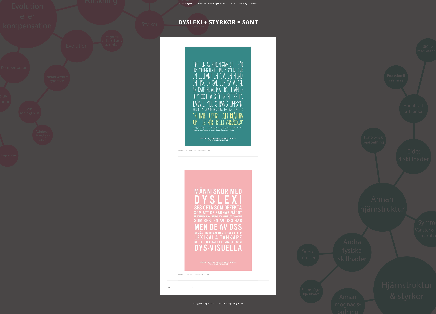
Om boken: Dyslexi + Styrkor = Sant (212, 3)
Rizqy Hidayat (238, 303)
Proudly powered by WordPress (204, 303)
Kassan (254, 3)
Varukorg (243, 3)
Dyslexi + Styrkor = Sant (218, 22)
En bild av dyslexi (186, 3)
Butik (233, 3)
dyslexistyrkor (205, 151)
